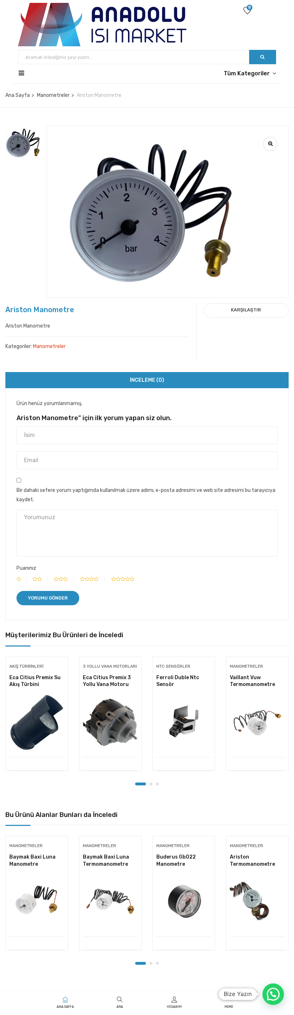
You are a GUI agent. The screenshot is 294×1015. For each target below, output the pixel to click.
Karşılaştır (246, 310)
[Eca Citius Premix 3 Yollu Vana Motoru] (110, 722)
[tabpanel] (37, 719)
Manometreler (53, 95)
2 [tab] (151, 784)
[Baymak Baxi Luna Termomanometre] (110, 901)
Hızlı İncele (37, 739)
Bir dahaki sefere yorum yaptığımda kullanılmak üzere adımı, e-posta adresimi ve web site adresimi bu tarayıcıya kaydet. (145, 495)
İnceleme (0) (147, 380)
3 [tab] (157, 784)
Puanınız (26, 568)
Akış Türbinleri (26, 666)
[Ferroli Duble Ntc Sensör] (183, 722)
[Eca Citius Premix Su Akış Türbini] (36, 722)
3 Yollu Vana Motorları (110, 666)
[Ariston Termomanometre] (257, 901)
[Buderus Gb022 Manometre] (183, 901)
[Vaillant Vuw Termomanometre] (257, 722)
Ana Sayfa (17, 95)
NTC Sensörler (173, 666)
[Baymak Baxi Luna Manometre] (36, 901)
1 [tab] (140, 784)
